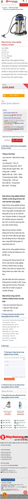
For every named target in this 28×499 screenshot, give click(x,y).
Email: (9, 472)
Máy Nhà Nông (16, 490)
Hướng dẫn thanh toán (6, 459)
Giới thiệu (9, 497)
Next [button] (26, 406)
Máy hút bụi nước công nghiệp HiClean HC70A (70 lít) (7, 413)
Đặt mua (14, 95)
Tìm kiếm (24, 4)
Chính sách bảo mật (5, 454)
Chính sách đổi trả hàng (6, 457)
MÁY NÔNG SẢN (20, 425)
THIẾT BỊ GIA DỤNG (7, 427)
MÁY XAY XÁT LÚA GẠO (20, 423)
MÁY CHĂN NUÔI (20, 420)
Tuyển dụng (19, 497)
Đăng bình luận (9, 379)
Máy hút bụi (16, 103)
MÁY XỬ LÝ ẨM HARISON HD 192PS (20, 413)
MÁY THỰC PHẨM (7, 425)
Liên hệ (24, 497)
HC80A (4, 103)
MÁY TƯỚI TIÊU (6, 420)
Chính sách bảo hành (6, 455)
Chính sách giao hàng (6, 452)
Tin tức (14, 497)
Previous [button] (2, 406)
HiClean (9, 103)
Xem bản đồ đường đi (8, 124)
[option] (7, 407)
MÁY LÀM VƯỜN (7, 422)
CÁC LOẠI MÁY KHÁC (21, 427)
